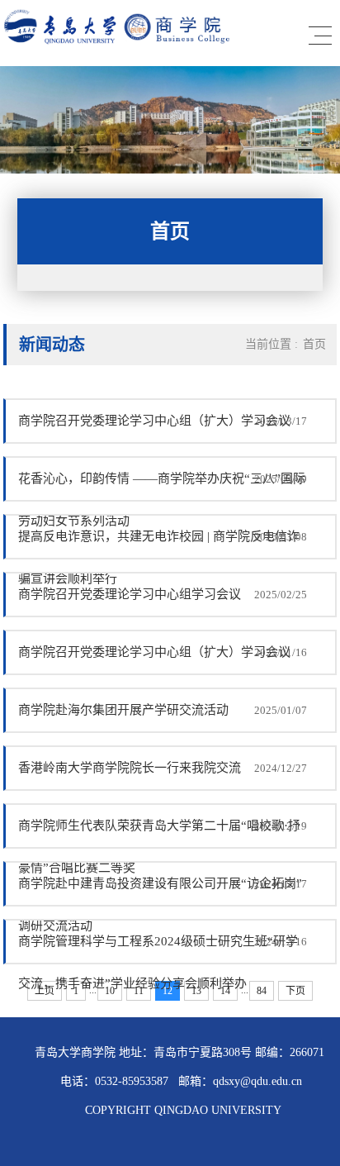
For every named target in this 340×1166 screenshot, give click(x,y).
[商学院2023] (125, 45)
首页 (314, 344)
